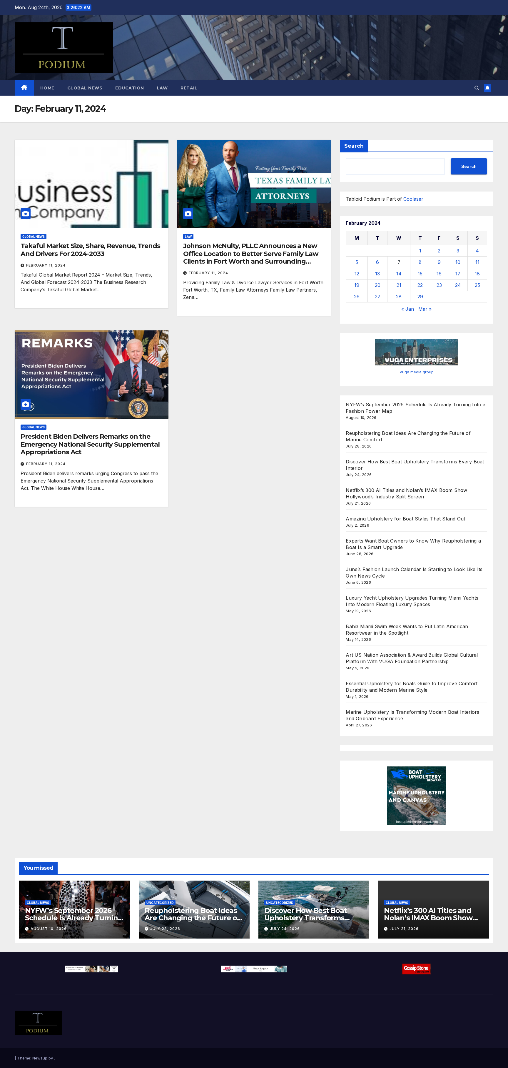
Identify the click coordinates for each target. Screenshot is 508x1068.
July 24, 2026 (285, 928)
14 (399, 274)
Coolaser (413, 199)
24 (458, 285)
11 (477, 262)
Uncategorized (160, 902)
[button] (476, 88)
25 (477, 285)
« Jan (407, 309)
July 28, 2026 (165, 928)
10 (457, 262)
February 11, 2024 (46, 265)
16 (439, 274)
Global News (85, 88)
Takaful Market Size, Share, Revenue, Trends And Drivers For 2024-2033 (90, 249)
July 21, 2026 (404, 928)
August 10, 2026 (49, 928)
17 (457, 274)
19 (356, 285)
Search (354, 146)
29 (420, 297)
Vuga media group (417, 372)
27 (377, 297)
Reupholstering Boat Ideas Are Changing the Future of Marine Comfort (192, 917)
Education (129, 88)
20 (377, 285)
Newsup (39, 1058)
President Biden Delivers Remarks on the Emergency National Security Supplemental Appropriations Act (90, 444)
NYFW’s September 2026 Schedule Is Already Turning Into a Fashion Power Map (74, 917)
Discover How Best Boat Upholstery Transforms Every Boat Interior (305, 917)
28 (399, 297)
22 (420, 285)
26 (357, 297)
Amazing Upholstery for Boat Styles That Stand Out (405, 519)
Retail (189, 88)
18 (477, 274)
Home (47, 88)
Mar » (425, 309)
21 (399, 285)
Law (162, 88)
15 (420, 274)
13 (377, 274)
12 (357, 274)
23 (439, 285)
